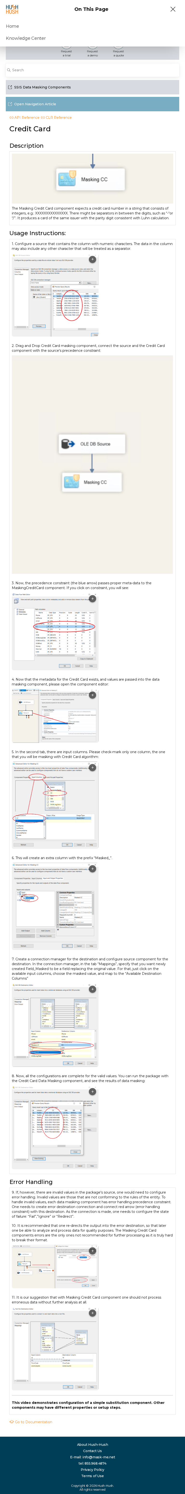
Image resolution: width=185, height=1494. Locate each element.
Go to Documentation (33, 1422)
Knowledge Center (26, 38)
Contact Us (92, 1451)
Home (12, 26)
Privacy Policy (92, 1470)
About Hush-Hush (92, 1445)
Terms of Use (92, 1476)
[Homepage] (12, 9)
